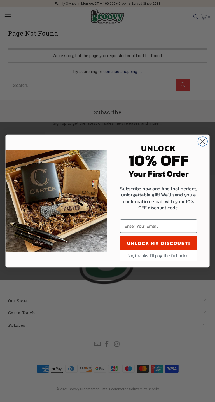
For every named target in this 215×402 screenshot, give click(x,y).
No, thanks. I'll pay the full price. (158, 255)
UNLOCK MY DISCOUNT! (158, 242)
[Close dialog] (202, 141)
